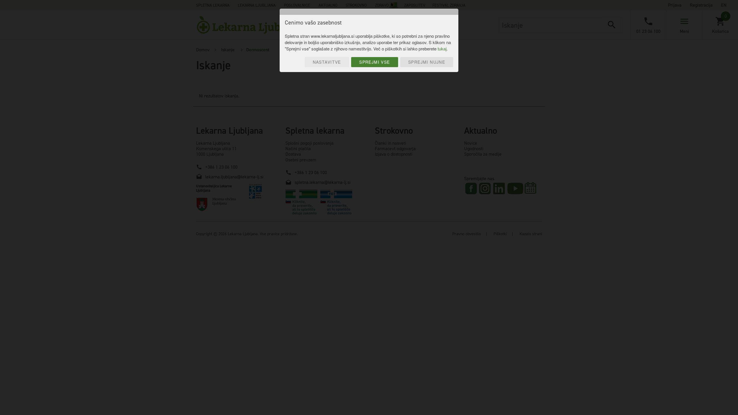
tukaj (442, 49)
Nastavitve (327, 62)
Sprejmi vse (374, 62)
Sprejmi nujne (426, 62)
